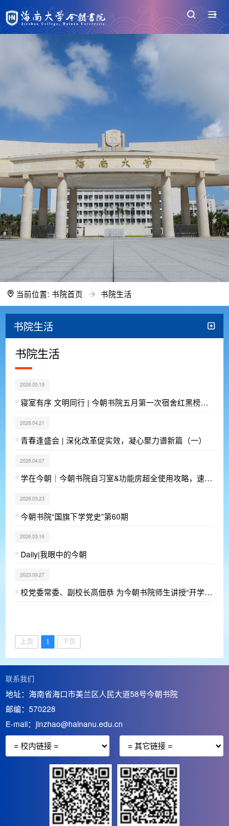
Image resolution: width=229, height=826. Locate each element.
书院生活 (116, 293)
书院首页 (67, 293)
